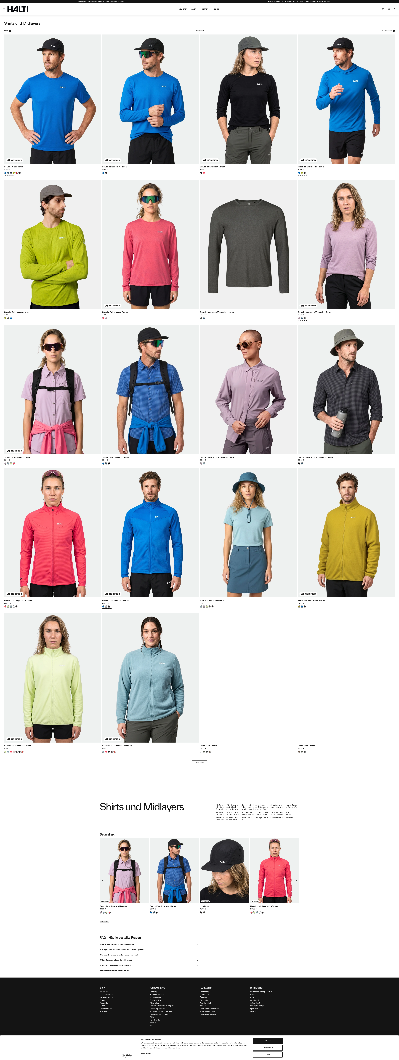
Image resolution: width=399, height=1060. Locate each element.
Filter (6, 30)
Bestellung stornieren (158, 1009)
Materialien (154, 1003)
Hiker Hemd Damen (306, 746)
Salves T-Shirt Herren (13, 167)
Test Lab (203, 1006)
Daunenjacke (222, 814)
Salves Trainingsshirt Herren (114, 167)
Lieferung (153, 992)
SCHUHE (217, 9)
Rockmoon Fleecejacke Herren (311, 601)
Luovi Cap (204, 906)
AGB (152, 1017)
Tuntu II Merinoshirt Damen (212, 601)
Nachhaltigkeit (205, 1003)
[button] (4, 9)
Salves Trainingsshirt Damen (212, 167)
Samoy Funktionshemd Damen (17, 457)
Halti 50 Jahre (205, 994)
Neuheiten (104, 992)
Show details (146, 1053)
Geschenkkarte (106, 1009)
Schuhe (103, 1000)
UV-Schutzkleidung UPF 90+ (261, 992)
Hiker (252, 997)
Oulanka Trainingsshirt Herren (17, 312)
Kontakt (153, 1023)
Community (204, 992)
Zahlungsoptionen (157, 994)
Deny (268, 1054)
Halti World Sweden (208, 1014)
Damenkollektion (106, 994)
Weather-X (254, 1000)
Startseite (103, 1011)
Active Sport (255, 1003)
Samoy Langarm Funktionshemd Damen (217, 457)
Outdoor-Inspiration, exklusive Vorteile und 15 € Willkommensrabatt (100, 1)
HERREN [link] (205, 9)
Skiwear (253, 1011)
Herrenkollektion (106, 997)
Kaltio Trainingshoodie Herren (311, 167)
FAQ (151, 1026)
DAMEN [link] (193, 9)
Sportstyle (254, 1009)
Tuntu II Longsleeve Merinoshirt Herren (217, 312)
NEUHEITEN (183, 9)
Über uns (203, 997)
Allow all (268, 1041)
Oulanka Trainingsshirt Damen (115, 312)
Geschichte (204, 1000)
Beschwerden (155, 1000)
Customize (267, 1048)
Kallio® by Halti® (257, 1006)
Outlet (102, 1006)
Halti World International (209, 1009)
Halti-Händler (155, 1020)
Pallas (252, 994)
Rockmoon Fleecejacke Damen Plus (117, 746)
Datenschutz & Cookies (159, 1014)
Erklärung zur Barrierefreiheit (161, 1011)
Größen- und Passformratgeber (162, 1006)
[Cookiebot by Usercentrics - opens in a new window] (127, 1056)
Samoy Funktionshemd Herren (115, 457)
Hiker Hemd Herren (208, 746)
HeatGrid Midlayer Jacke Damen (18, 601)
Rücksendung (155, 997)
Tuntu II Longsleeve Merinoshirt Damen (315, 312)
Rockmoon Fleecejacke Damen (17, 746)
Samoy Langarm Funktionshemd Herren (315, 457)
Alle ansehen (104, 921)
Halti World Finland (207, 1011)
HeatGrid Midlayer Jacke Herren (116, 601)
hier (240, 820)
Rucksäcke (104, 1003)
